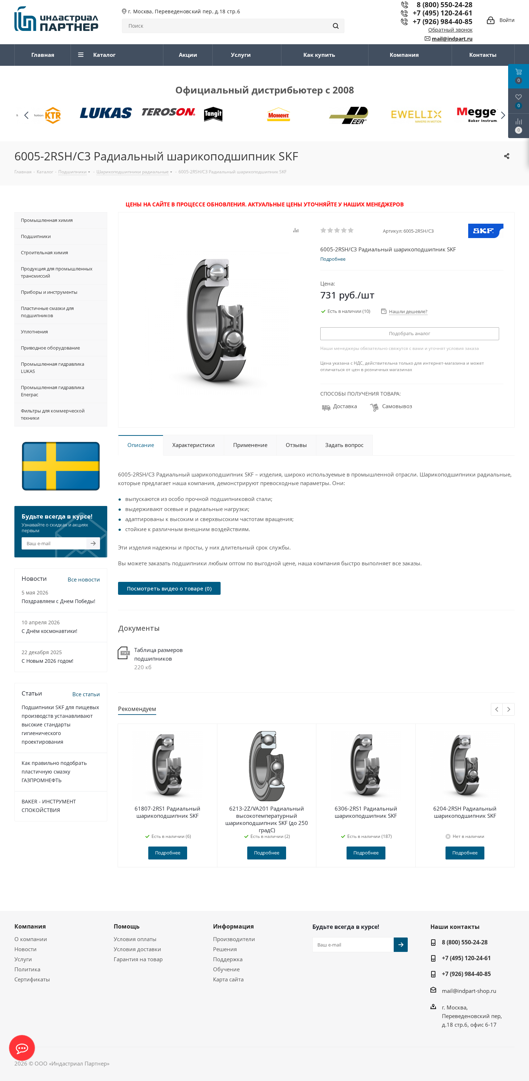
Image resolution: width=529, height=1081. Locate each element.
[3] (337, 230)
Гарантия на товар (138, 959)
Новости (25, 949)
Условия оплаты (135, 939)
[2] (330, 230)
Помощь (127, 926)
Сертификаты (32, 979)
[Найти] (335, 26)
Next (509, 709)
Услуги (23, 959)
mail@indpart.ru (452, 38)
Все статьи (86, 694)
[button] (503, 116)
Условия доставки (137, 949)
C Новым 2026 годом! (47, 660)
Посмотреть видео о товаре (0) (169, 588)
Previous (497, 709)
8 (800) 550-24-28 (465, 942)
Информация (233, 926)
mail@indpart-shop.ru (469, 990)
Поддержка (228, 959)
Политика (27, 969)
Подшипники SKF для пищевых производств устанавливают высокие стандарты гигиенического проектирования (60, 724)
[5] (351, 230)
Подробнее (167, 852)
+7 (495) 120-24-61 (443, 13)
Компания (30, 926)
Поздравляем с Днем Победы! (58, 601)
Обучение (226, 969)
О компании (30, 939)
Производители (234, 939)
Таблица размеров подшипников (158, 654)
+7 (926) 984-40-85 (443, 21)
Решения (225, 949)
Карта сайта (228, 979)
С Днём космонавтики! (49, 631)
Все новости (84, 579)
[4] (344, 230)
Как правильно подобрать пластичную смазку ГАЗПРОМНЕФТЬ (54, 772)
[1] (323, 230)
